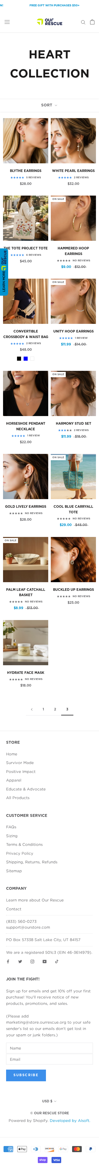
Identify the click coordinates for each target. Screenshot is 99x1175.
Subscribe (26, 1075)
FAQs (11, 827)
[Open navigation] (7, 22)
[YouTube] (44, 961)
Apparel (13, 780)
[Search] (83, 22)
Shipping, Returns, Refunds (31, 862)
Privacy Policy (19, 853)
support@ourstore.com (28, 927)
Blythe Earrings (25, 171)
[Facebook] (8, 961)
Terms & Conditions (24, 844)
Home (11, 754)
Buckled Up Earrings (73, 590)
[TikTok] (57, 961)
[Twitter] (20, 961)
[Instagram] (32, 961)
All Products (17, 798)
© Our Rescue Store (49, 1113)
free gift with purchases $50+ (47, 5)
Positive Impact (21, 771)
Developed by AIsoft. (70, 1120)
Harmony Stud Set (73, 423)
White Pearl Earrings (73, 171)
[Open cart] (92, 21)
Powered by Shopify (28, 1120)
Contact (13, 909)
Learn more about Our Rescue (35, 900)
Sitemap (14, 871)
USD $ (47, 1101)
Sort (47, 105)
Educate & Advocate (26, 789)
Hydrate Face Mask (25, 673)
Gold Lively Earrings (25, 507)
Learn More (3, 281)
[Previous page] (32, 710)
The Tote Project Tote (26, 248)
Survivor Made (20, 762)
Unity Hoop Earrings (73, 331)
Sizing (12, 836)
